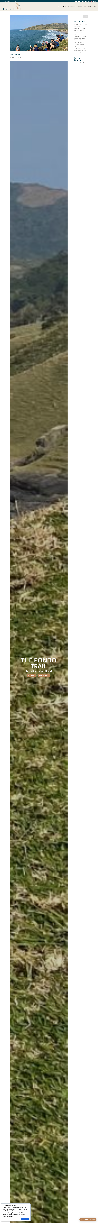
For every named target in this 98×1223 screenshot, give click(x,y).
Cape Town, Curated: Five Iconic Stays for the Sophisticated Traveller (80, 44)
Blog (85, 6)
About (64, 6)
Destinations (71, 6)
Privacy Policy (77, 1)
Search (85, 16)
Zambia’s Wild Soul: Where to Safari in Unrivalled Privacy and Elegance (81, 38)
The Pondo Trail (17, 54)
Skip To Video (44, 675)
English (19, 57)
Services (80, 6)
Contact (90, 6)
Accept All (25, 1219)
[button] (87, 1219)
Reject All (16, 1219)
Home (59, 6)
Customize (7, 1219)
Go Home (31, 675)
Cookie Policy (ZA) (86, 1)
